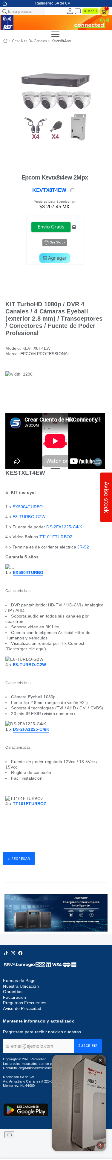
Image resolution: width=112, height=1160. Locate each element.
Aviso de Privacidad (22, 1008)
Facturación (14, 997)
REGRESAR (18, 858)
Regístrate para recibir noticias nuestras (42, 1031)
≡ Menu (90, 11)
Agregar (57, 258)
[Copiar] (72, 190)
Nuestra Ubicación (21, 986)
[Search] (4, 11)
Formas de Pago (19, 980)
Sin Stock (58, 242)
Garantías (12, 991)
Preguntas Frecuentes (24, 1002)
